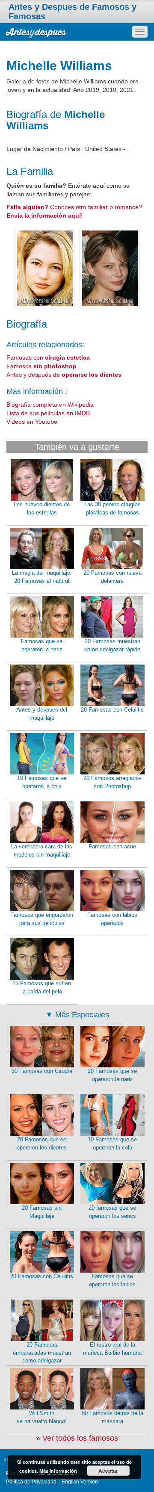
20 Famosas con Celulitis (112, 709)
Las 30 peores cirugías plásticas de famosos (112, 508)
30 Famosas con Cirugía (42, 1071)
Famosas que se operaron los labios (112, 1280)
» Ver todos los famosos (77, 1438)
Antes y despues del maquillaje (41, 713)
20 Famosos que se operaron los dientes (42, 1143)
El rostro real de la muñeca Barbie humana (112, 1348)
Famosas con (48, 357)
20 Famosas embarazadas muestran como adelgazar (42, 1352)
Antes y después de (63, 374)
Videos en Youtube (31, 421)
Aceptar (108, 1470)
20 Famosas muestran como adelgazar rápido (112, 645)
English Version (80, 1482)
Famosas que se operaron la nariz (41, 645)
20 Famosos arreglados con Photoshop (112, 782)
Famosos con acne (112, 846)
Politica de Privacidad (31, 1482)
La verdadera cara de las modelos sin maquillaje (41, 850)
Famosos (41, 366)
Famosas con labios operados (112, 919)
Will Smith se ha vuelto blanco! (42, 1417)
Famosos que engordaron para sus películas (41, 919)
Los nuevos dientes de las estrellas (42, 508)
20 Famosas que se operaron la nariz (112, 1075)
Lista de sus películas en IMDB (48, 413)
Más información (58, 1471)
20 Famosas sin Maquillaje (42, 1212)
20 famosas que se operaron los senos (112, 1212)
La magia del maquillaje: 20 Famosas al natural (42, 577)
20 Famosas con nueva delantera (112, 577)
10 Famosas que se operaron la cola (41, 782)
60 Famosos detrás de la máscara (112, 1417)
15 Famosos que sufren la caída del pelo (41, 987)
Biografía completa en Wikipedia (50, 404)
